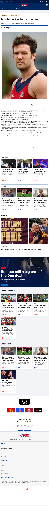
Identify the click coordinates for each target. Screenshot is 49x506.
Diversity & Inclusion (5, 453)
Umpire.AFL (3, 468)
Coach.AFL (3, 465)
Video (3, 8)
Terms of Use (18, 439)
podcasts (6, 246)
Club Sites (41, 1)
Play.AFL (2, 462)
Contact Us (3, 456)
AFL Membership (4, 473)
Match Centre (18, 8)
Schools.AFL (3, 470)
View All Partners (23, 414)
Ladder (32, 8)
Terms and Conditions (24, 494)
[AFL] (2, 2)
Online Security (24, 500)
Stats (45, 8)
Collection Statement (33, 439)
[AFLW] (7, 2)
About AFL (3, 446)
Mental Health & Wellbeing (6, 448)
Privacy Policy (25, 439)
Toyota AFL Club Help (5, 451)
